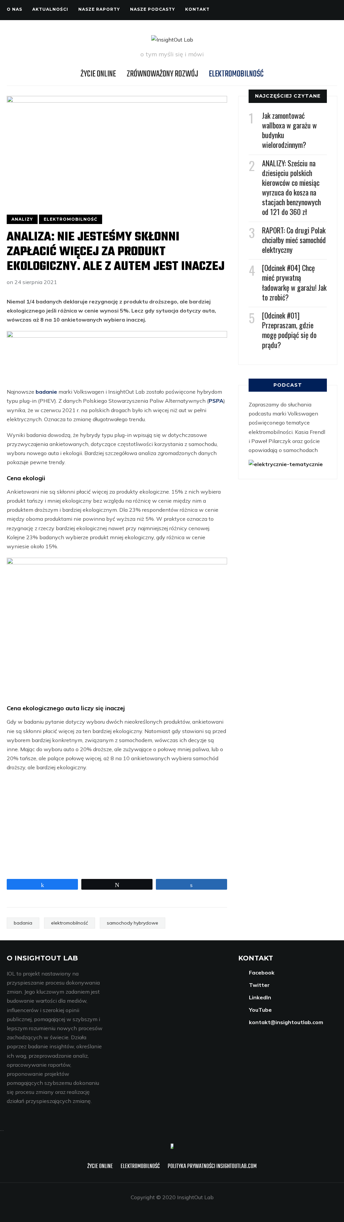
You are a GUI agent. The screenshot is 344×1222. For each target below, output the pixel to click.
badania (23, 923)
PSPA (216, 400)
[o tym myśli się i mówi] (172, 1148)
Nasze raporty (99, 9)
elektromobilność (69, 923)
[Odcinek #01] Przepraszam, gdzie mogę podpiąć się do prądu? (289, 330)
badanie (46, 391)
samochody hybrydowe (132, 923)
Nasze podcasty (152, 9)
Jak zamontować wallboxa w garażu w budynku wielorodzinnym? (289, 130)
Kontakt (197, 9)
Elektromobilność (236, 74)
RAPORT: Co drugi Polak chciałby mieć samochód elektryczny (294, 240)
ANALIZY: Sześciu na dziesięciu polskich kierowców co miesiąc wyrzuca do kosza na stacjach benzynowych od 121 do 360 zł (291, 187)
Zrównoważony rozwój (162, 74)
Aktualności (50, 9)
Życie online (98, 74)
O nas (14, 9)
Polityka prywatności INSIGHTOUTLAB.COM (212, 1166)
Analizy (22, 219)
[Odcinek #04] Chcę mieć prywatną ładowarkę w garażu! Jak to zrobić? (294, 282)
